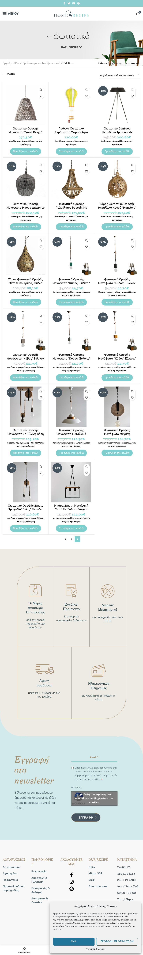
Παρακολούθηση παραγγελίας (13, 888)
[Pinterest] (78, 3)
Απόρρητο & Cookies (95, 949)
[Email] (73, 3)
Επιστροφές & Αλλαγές (40, 890)
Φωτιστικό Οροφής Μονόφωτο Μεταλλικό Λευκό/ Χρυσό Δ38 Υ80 (71, 434)
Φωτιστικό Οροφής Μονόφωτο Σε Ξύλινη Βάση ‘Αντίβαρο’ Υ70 (25, 434)
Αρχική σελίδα (11, 63)
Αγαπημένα (10, 873)
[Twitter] (68, 3)
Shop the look (98, 886)
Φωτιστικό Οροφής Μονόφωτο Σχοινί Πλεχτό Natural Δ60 (26, 132)
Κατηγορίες (69, 47)
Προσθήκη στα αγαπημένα (41, 96)
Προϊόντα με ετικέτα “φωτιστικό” (41, 63)
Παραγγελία (10, 880)
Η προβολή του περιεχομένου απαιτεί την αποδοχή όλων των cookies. (94, 798)
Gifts (92, 867)
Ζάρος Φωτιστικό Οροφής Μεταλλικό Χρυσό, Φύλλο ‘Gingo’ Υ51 (25, 283)
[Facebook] (64, 3)
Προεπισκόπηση (41, 90)
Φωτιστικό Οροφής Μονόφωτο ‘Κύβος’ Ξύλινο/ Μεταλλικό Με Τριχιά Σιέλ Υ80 (71, 358)
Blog (92, 880)
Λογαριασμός (11, 867)
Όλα (74, 941)
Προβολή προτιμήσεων (117, 941)
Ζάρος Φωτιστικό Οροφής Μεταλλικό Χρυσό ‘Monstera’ (117, 205)
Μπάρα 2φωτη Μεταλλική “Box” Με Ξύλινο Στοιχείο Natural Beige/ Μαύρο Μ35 (71, 509)
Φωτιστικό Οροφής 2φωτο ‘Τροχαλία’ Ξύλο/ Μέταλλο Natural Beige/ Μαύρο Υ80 (25, 509)
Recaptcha (76, 787)
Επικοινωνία (39, 871)
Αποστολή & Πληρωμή (39, 880)
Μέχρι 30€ (95, 873)
